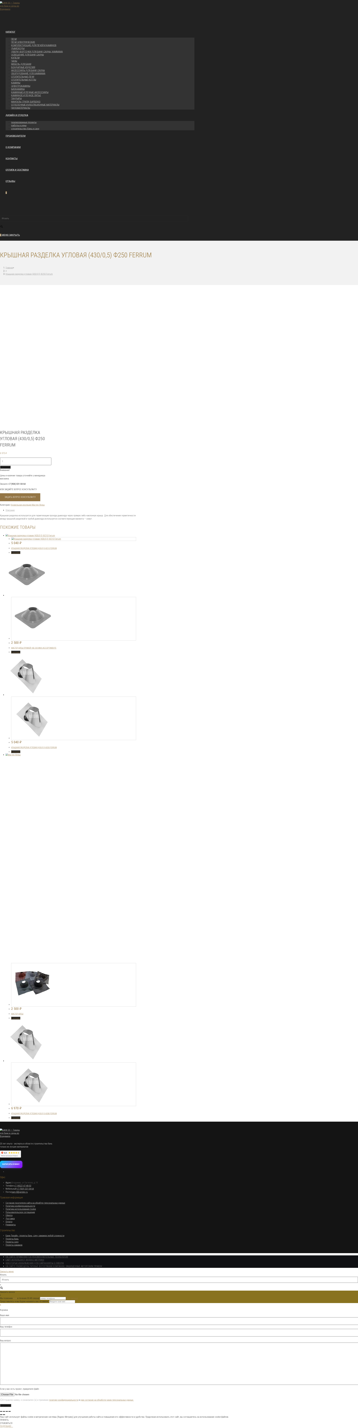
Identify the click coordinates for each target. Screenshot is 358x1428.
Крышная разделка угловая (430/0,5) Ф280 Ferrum (34, 1113)
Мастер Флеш (17, 1014)
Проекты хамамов (14, 1245)
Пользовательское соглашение (20, 1212)
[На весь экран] (7, 1411)
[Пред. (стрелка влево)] (1, 1414)
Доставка (10, 1218)
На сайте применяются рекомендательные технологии (37, 1257)
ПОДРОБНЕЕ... (6, 1426)
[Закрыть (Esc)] (1, 1411)
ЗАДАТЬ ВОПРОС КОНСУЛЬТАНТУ (20, 497)
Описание (10, 510)
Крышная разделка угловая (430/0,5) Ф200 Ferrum (34, 747)
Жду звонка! (72, 1298)
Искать (3, 213)
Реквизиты (11, 1224)
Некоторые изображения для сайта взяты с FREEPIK (35, 1263)
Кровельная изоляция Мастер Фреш (28, 505)
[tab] (71, 510)
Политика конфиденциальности (20, 1206)
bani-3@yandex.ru (20, 1192)
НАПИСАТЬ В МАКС (11, 1164)
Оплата (9, 1221)
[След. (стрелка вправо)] (4, 1414)
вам (15, 1298)
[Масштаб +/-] (9, 1411)
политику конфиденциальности (63, 1400)
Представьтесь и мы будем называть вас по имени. (24, 1301)
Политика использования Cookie (21, 1209)
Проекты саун (12, 1242)
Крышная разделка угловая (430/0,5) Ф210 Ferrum (34, 548)
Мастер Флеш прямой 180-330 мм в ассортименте (33, 648)
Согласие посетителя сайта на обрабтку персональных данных (35, 1203)
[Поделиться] (4, 1411)
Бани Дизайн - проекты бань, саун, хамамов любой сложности (35, 1235)
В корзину (5, 467)
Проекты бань (12, 1238)
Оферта (9, 1215)
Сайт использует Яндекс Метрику (25, 1260)
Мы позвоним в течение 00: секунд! (20, 1298)
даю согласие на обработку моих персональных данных (107, 1400)
